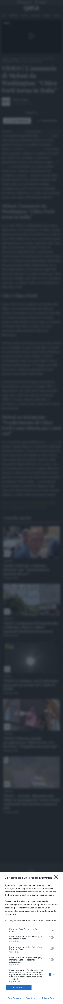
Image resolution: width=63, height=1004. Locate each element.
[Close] (57, 878)
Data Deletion (14, 998)
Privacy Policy (49, 998)
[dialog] (31, 938)
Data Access (31, 998)
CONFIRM (19, 987)
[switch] (51, 937)
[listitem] (31, 930)
